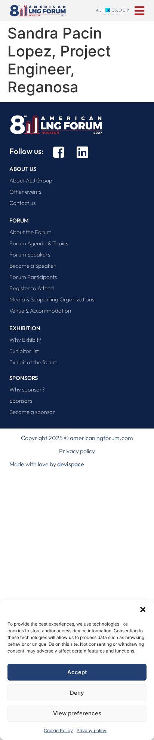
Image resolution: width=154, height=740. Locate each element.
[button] (143, 609)
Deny (77, 692)
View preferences (77, 713)
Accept (77, 672)
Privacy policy (92, 730)
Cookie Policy (58, 730)
